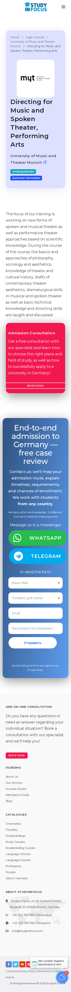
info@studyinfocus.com (27, 931)
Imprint (10, 977)
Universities (13, 823)
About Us (12, 776)
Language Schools (18, 854)
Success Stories (16, 789)
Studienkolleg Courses (20, 848)
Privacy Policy (35, 670)
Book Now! (35, 385)
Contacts (11, 971)
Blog (9, 801)
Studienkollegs (15, 836)
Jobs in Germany (17, 878)
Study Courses (15, 842)
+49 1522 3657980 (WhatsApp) (32, 915)
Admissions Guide (17, 795)
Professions (13, 866)
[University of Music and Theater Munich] (45, 162)
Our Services (14, 783)
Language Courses (18, 860)
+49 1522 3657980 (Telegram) (31, 923)
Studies (11, 872)
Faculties (11, 829)
